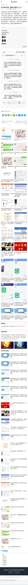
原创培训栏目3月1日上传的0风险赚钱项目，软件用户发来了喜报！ (20, 195)
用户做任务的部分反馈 (6, 139)
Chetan (8, 580)
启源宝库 (14, 2)
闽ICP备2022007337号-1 (18, 577)
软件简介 (5, 557)
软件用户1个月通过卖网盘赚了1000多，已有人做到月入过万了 (7, 224)
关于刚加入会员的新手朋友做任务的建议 (7, 122)
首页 (4, 555)
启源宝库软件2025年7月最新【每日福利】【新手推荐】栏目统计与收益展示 (20, 304)
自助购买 (5, 564)
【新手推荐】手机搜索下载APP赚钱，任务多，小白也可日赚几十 (7, 239)
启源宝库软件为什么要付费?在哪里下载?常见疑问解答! (21, 123)
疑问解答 (5, 560)
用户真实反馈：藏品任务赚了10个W (11, 7)
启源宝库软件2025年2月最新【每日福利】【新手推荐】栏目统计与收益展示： (20, 317)
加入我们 (17, 572)
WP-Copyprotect (12, 580)
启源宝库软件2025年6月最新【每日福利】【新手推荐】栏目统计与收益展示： (7, 305)
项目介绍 (10, 572)
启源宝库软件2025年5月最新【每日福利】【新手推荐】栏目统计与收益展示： (20, 279)
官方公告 (5, 558)
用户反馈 (14, 9)
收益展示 (3, 4)
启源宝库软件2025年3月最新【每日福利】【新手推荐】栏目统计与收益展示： (7, 317)
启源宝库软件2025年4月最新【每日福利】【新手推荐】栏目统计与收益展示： (7, 280)
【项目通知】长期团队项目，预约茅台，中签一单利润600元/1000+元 (20, 239)
